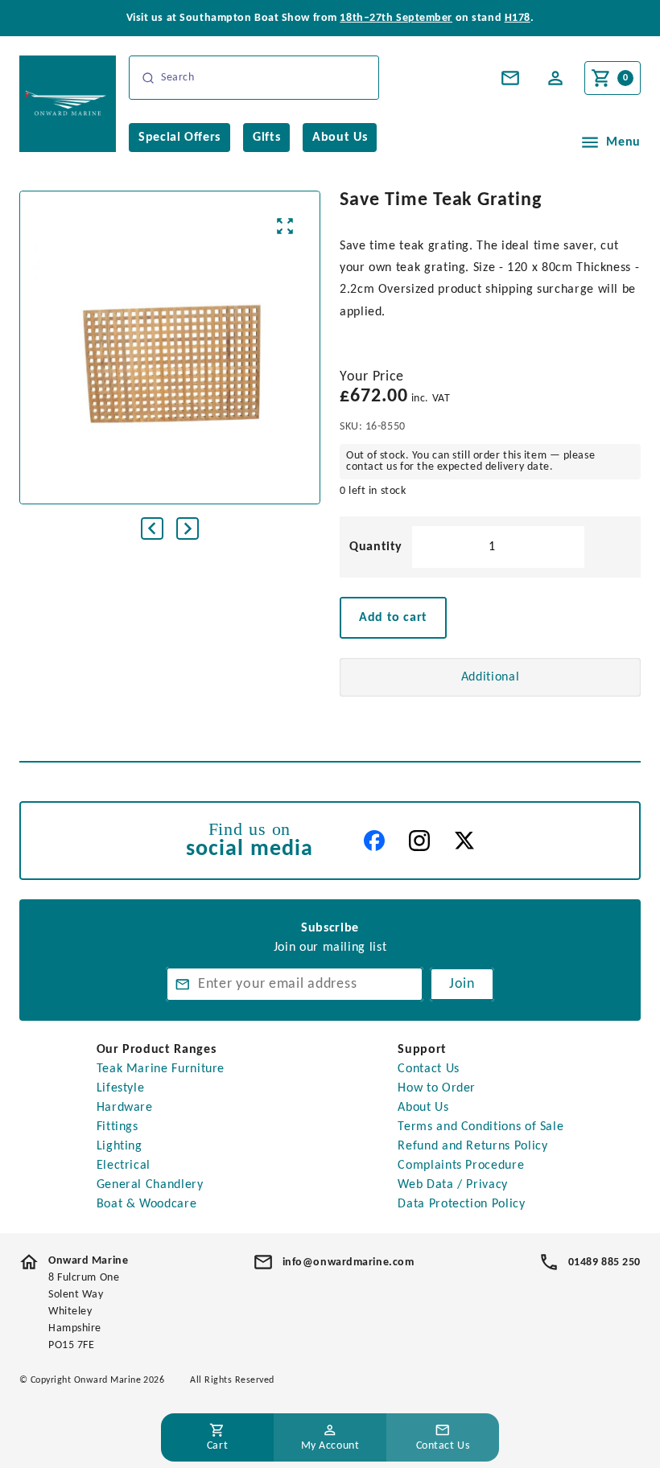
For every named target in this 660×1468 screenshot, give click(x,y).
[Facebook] (374, 840)
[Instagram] (419, 840)
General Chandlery (150, 1184)
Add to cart (393, 617)
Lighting (119, 1146)
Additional (490, 677)
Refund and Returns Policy (472, 1146)
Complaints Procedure (461, 1165)
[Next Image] (187, 528)
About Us (423, 1107)
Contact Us (428, 1069)
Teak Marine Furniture (161, 1069)
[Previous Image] (152, 528)
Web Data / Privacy (453, 1184)
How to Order (437, 1088)
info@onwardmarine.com (349, 1262)
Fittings (117, 1127)
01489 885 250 (604, 1262)
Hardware (125, 1107)
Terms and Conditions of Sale (480, 1127)
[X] (464, 840)
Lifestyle (121, 1088)
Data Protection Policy (461, 1204)
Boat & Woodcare (147, 1204)
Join (462, 984)
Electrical (124, 1165)
